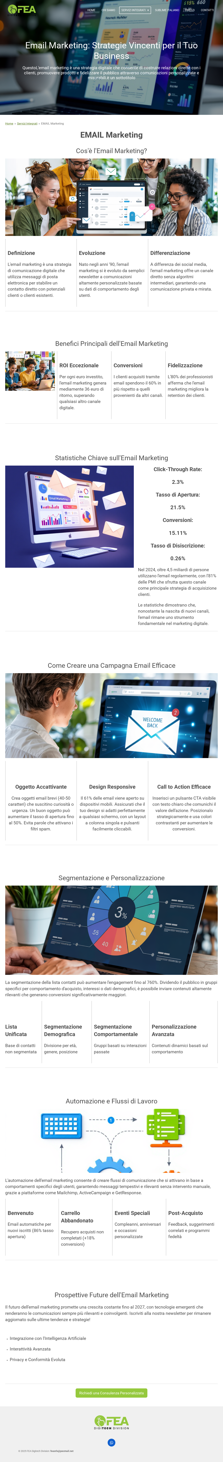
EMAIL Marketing (52, 123)
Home (9, 123)
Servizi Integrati (27, 123)
